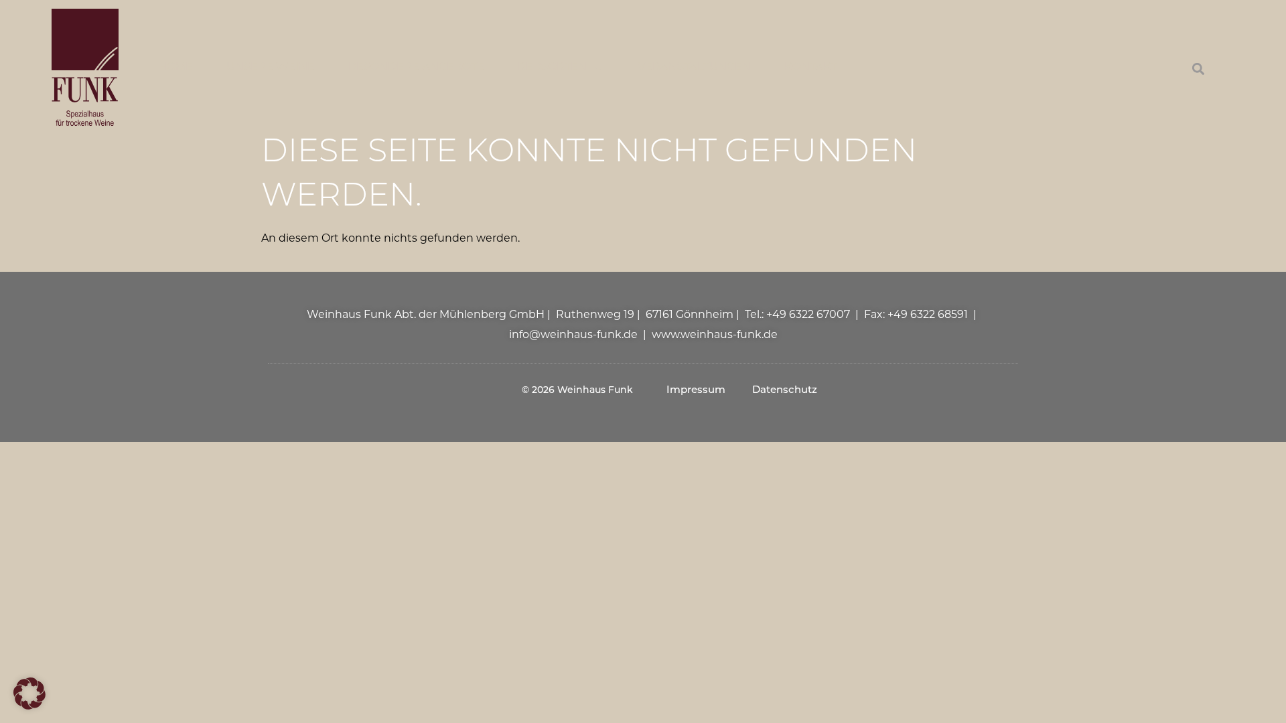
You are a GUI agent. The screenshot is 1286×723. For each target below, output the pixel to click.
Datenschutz (784, 391)
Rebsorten (552, 67)
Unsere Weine (270, 67)
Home (175, 67)
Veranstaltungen (694, 67)
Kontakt (810, 67)
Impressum (695, 391)
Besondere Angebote (416, 67)
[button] (1198, 69)
